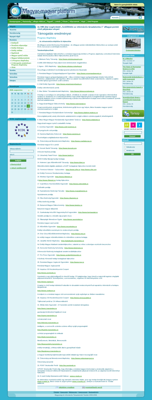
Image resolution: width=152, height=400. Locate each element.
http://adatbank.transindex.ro (72, 241)
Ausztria (13, 30)
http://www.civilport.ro (46, 291)
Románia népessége (19, 45)
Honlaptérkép (93, 392)
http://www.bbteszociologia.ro (82, 91)
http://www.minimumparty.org (70, 59)
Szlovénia (13, 77)
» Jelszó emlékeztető (18, 168)
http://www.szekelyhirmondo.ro (68, 255)
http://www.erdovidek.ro (78, 184)
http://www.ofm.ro (73, 169)
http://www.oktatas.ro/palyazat (70, 66)
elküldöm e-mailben (66, 387)
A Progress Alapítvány (20, 60)
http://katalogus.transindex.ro (49, 351)
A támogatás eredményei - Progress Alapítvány (21, 64)
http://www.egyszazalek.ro (80, 298)
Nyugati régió (15, 36)
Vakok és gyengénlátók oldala (125, 4)
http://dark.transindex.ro (46, 337)
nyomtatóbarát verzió (93, 387)
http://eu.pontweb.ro (67, 365)
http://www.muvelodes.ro (67, 226)
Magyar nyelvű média (19, 55)
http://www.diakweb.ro (91, 120)
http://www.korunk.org (68, 148)
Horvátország (15, 33)
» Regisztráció (15, 164)
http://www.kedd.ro (66, 155)
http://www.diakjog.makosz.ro (86, 113)
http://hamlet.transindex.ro (47, 330)
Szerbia (12, 70)
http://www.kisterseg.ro (73, 248)
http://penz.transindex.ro (47, 308)
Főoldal (56, 392)
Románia (13, 40)
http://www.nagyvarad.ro (76, 104)
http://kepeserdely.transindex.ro (49, 344)
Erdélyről (14, 43)
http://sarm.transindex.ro (47, 315)
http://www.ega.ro (78, 234)
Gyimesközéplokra (133, 50)
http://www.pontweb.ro (46, 273)
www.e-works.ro (78, 381)
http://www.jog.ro (77, 262)
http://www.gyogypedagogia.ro (89, 73)
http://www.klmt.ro (77, 162)
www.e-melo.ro (76, 376)
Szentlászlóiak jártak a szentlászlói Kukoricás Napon (131, 100)
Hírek (13, 67)
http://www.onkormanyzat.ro (82, 358)
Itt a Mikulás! (128, 58)
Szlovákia (13, 74)
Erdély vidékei (16, 50)
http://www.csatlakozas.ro (81, 141)
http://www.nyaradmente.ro (76, 191)
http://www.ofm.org (88, 169)
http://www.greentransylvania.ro (69, 84)
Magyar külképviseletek (20, 58)
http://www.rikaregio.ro (69, 198)
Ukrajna (13, 80)
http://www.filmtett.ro (63, 177)
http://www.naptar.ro (45, 282)
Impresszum (83, 392)
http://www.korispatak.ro (88, 212)
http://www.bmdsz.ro (74, 205)
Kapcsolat (64, 392)
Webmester (73, 392)
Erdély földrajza (17, 48)
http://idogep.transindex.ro (47, 323)
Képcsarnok (74, 21)
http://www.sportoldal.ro (73, 219)
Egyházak (15, 53)
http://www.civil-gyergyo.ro (65, 127)
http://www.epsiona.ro (71, 134)
